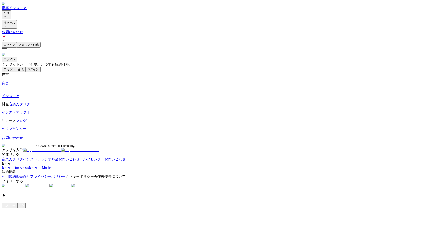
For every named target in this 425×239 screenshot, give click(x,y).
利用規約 (9, 176)
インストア (18, 8)
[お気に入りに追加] (6, 205)
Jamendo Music (40, 168)
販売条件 (23, 176)
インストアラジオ (37, 159)
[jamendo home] (9, 4)
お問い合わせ (12, 32)
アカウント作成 (29, 44)
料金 (6, 13)
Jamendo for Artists (15, 168)
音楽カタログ (12, 159)
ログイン (9, 44)
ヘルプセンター (92, 159)
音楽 (5, 8)
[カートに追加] (22, 205)
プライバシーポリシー (48, 176)
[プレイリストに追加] (14, 205)
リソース (9, 22)
